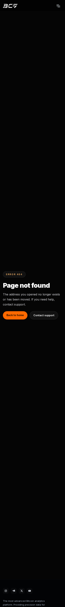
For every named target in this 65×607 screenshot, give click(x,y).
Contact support (43, 315)
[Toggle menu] (58, 6)
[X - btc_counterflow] (22, 591)
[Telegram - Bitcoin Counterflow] (14, 591)
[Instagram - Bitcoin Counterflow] (6, 591)
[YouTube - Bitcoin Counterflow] (29, 591)
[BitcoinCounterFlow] (10, 5)
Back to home (15, 315)
